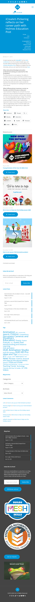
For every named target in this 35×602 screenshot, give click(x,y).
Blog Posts (7, 431)
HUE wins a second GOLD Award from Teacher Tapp (16, 302)
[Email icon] (24, 2)
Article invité (22, 332)
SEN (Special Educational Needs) (15, 360)
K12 (4, 356)
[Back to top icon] (17, 589)
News (5, 358)
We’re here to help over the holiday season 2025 (17, 210)
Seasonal (26, 358)
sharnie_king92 (7, 405)
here (28, 67)
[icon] (22, 2)
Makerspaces (20, 356)
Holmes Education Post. (9, 65)
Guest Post (19, 342)
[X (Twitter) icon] (13, 2)
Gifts (12, 342)
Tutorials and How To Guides (12, 368)
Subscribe (26, 283)
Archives (6, 389)
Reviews (12, 358)
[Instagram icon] (10, 2)
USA (25, 368)
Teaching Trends (9, 366)
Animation (9, 332)
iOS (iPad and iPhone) (23, 354)
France (24, 340)
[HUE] (17, 7)
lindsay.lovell (6, 415)
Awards (6, 334)
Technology (21, 366)
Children (14, 334)
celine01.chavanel (7, 419)
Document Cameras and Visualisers (15, 337)
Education (9, 340)
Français (6, 342)
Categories (7, 379)
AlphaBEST (19, 60)
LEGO (13, 356)
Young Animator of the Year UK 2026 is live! (15, 168)
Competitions (24, 334)
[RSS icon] (26, 2)
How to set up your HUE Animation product (15, 252)
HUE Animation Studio (16, 350)
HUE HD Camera (9, 352)
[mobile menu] (32, 6)
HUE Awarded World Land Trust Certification (16, 320)
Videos (6, 370)
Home (24, 34)
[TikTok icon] (15, 2)
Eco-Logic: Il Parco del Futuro (12, 314)
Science (19, 358)
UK (22, 368)
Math (25, 356)
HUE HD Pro (21, 352)
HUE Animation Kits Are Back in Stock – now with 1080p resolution (17, 294)
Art (17, 332)
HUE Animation (26, 37)
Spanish (5, 362)
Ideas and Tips (10, 354)
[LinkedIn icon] (19, 2)
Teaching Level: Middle (23, 364)
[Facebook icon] (8, 2)
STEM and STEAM (15, 362)
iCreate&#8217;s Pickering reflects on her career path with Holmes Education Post (26, 45)
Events (18, 340)
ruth (4, 403)
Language (9, 356)
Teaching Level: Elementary (10, 364)
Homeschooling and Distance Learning (14, 345)
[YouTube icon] (17, 2)
